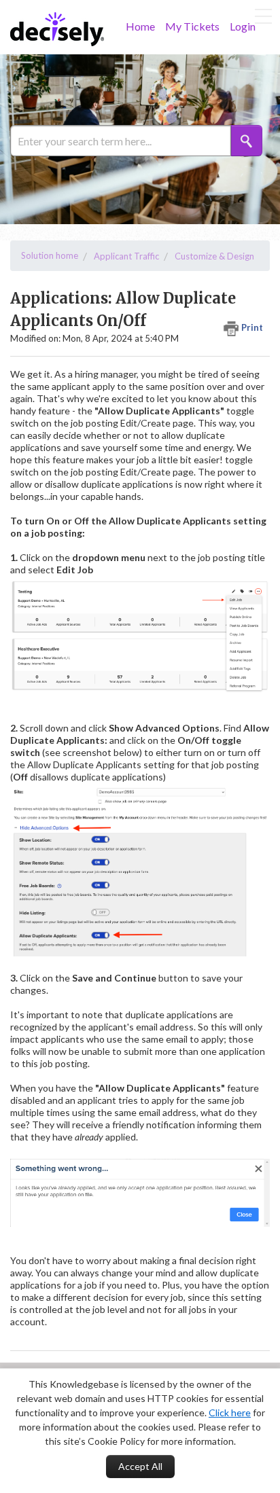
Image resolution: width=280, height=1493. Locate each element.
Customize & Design (214, 256)
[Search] (246, 140)
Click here (230, 1412)
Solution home (49, 255)
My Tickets (192, 26)
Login (243, 26)
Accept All (140, 1466)
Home (140, 26)
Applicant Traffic (126, 256)
